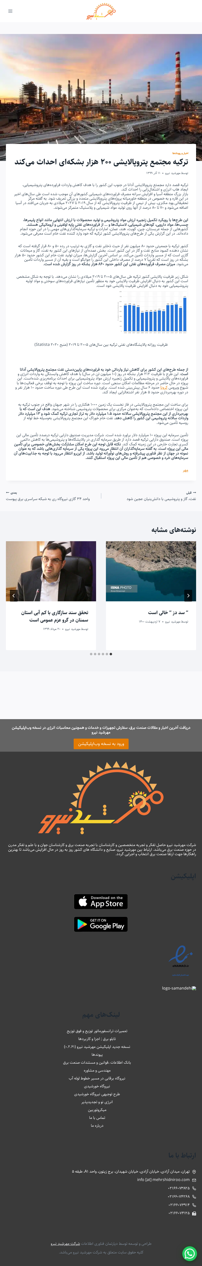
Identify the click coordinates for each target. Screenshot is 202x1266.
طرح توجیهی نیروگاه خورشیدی (97, 1094)
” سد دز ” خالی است (168, 613)
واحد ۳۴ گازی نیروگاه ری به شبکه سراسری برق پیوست (48, 496)
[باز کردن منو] (10, 11)
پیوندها (97, 1055)
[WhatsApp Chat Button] (189, 1253)
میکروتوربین (97, 1110)
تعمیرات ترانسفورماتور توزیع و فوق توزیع (97, 1031)
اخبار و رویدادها (180, 153)
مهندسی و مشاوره (97, 1070)
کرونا (164, 387)
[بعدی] (14, 596)
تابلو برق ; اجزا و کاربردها (97, 1039)
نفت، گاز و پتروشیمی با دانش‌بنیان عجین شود (161, 496)
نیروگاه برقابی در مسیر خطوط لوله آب (97, 1078)
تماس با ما (97, 1118)
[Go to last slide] (188, 596)
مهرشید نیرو (172, 173)
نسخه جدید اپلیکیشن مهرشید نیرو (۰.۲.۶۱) (97, 1047)
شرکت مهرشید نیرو (65, 1244)
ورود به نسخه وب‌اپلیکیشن (101, 743)
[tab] (111, 654)
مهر (185, 470)
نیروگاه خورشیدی (97, 1086)
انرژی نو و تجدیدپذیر (97, 1102)
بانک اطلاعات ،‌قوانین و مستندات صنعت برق (97, 1062)
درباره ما (97, 1126)
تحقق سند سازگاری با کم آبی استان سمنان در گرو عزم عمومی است (54, 616)
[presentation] (151, 571)
